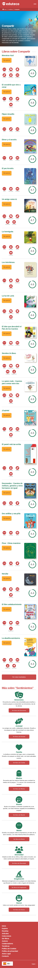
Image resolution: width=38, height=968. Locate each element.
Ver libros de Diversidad (19, 863)
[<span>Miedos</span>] (11, 280)
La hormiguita (7, 232)
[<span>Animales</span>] (11, 98)
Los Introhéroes (8, 262)
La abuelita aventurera (11, 638)
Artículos (5, 933)
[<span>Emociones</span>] (11, 69)
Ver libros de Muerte (19, 815)
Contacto (5, 956)
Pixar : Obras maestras (11, 543)
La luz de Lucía (8, 296)
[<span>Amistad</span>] (4, 75)
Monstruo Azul (8, 55)
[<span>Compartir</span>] (17, 75)
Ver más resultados (19, 677)
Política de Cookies (9, 949)
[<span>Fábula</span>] (17, 247)
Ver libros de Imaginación (19, 887)
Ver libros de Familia (19, 762)
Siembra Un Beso (9, 353)
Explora (5, 928)
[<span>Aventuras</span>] (17, 503)
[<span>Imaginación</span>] (14, 371)
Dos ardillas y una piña (11, 514)
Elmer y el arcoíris (9, 140)
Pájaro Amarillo (8, 114)
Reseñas (5, 931)
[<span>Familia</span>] (17, 311)
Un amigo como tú (9, 199)
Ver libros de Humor (19, 909)
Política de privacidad (10, 951)
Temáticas (6, 946)
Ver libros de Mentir (19, 839)
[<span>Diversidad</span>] (11, 75)
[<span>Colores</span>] (17, 69)
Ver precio (6, 60)
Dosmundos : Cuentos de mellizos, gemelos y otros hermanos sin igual (12, 485)
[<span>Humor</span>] (11, 435)
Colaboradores (7, 944)
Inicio (4, 926)
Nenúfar (5, 574)
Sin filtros (5, 938)
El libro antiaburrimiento (11, 604)
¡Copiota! (5, 410)
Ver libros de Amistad (19, 736)
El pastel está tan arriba (11, 444)
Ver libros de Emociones (19, 710)
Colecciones (6, 936)
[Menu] (35, 4)
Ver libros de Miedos (19, 789)
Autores (5, 941)
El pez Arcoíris (8, 168)
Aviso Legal (6, 954)
